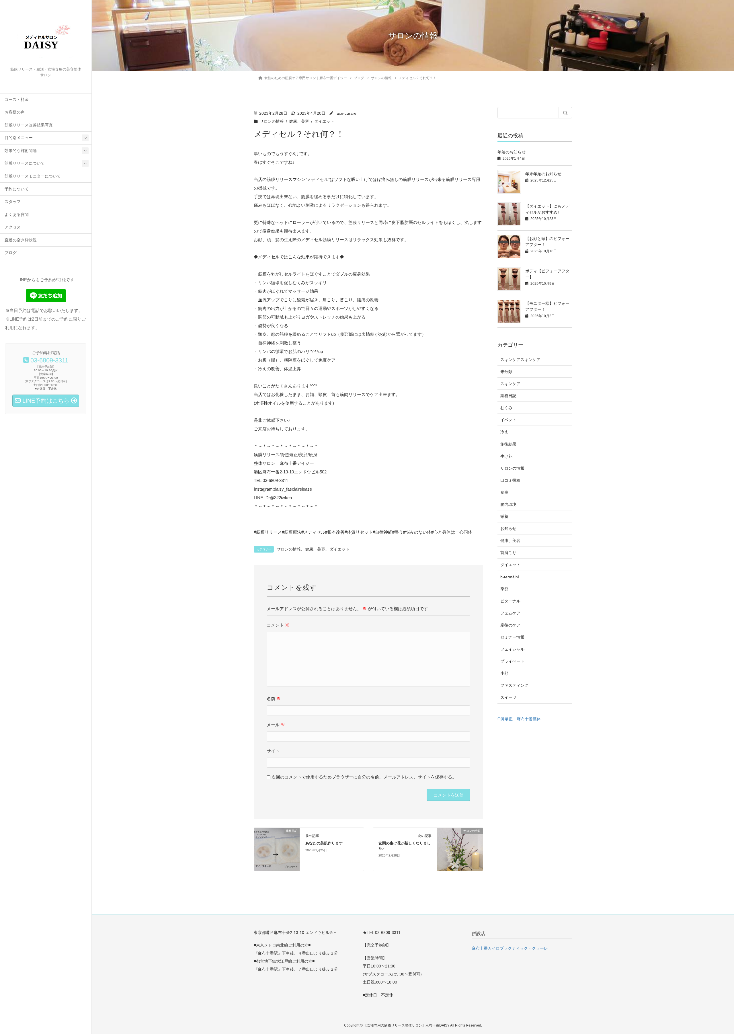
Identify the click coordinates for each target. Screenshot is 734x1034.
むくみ (506, 407)
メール (276, 724)
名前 (274, 698)
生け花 (506, 456)
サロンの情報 (272, 121)
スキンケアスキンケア (520, 359)
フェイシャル (512, 649)
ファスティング (514, 685)
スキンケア (510, 383)
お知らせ (508, 528)
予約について (17, 189)
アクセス (13, 227)
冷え (504, 432)
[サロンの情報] (460, 848)
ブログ (11, 253)
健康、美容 (299, 121)
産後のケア (510, 625)
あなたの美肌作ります (324, 843)
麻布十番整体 (529, 719)
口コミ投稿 (510, 480)
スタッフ (13, 202)
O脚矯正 (505, 719)
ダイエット (324, 121)
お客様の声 (15, 112)
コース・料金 (17, 99)
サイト (273, 750)
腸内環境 (508, 504)
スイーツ (508, 697)
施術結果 (508, 444)
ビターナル (510, 601)
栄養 (504, 516)
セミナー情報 (512, 637)
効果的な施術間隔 (21, 151)
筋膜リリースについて (25, 163)
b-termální (509, 577)
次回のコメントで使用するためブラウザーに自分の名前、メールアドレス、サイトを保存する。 (364, 776)
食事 (504, 492)
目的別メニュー (19, 138)
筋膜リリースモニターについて (33, 176)
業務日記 (508, 395)
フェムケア (510, 613)
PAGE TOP (712, 998)
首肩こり (508, 552)
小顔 (504, 673)
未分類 (506, 371)
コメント (278, 625)
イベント (508, 419)
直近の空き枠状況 (21, 240)
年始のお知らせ (511, 152)
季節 (504, 589)
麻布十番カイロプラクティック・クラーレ (510, 948)
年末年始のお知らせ (543, 173)
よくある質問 (17, 214)
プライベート (512, 661)
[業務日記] (277, 848)
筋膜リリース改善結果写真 (29, 125)
